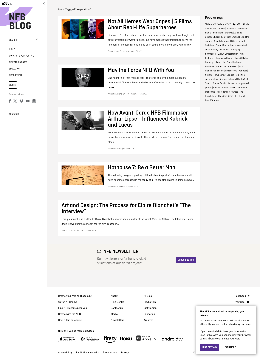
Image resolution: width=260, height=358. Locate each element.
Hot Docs (227, 62)
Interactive (221, 66)
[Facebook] (10, 101)
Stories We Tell (212, 91)
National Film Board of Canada (219, 75)
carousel (226, 41)
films (229, 58)
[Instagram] (34, 101)
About (114, 296)
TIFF (237, 96)
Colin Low (209, 45)
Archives (148, 320)
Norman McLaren (228, 79)
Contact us (117, 308)
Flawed (237, 58)
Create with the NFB (69, 314)
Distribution (150, 308)
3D (206, 24)
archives (229, 32)
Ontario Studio (219, 83)
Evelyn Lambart (225, 53)
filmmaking (220, 58)
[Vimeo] (21, 101)
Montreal (242, 70)
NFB (238, 75)
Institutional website (87, 352)
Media (114, 314)
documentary (211, 49)
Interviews (233, 66)
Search (13, 40)
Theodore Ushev (225, 96)
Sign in (12, 85)
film (236, 53)
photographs (242, 83)
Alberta (221, 28)
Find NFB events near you (72, 308)
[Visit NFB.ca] (19, 3)
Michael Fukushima (214, 70)
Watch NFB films (67, 302)
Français (14, 114)
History (218, 62)
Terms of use (110, 352)
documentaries (238, 45)
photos (208, 87)
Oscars (231, 83)
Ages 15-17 (226, 24)
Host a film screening (70, 320)
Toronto (215, 100)
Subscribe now (186, 260)
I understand (209, 347)
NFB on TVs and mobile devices (76, 331)
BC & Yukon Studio (229, 37)
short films (242, 87)
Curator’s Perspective (21, 56)
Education (14, 69)
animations (218, 32)
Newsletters (117, 320)
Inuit (241, 66)
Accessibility (65, 352)
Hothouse (237, 62)
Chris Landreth (239, 41)
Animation (231, 28)
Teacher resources (229, 91)
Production (15, 75)
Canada (217, 41)
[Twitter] (15, 101)
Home (12, 49)
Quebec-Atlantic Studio (224, 87)
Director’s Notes (18, 62)
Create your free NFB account (74, 296)
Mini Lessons (231, 70)
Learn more (229, 347)
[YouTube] (27, 101)
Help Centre (117, 302)
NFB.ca (148, 296)
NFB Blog (20, 22)
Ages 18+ (237, 24)
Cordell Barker (223, 45)
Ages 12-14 (214, 24)
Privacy (125, 352)
